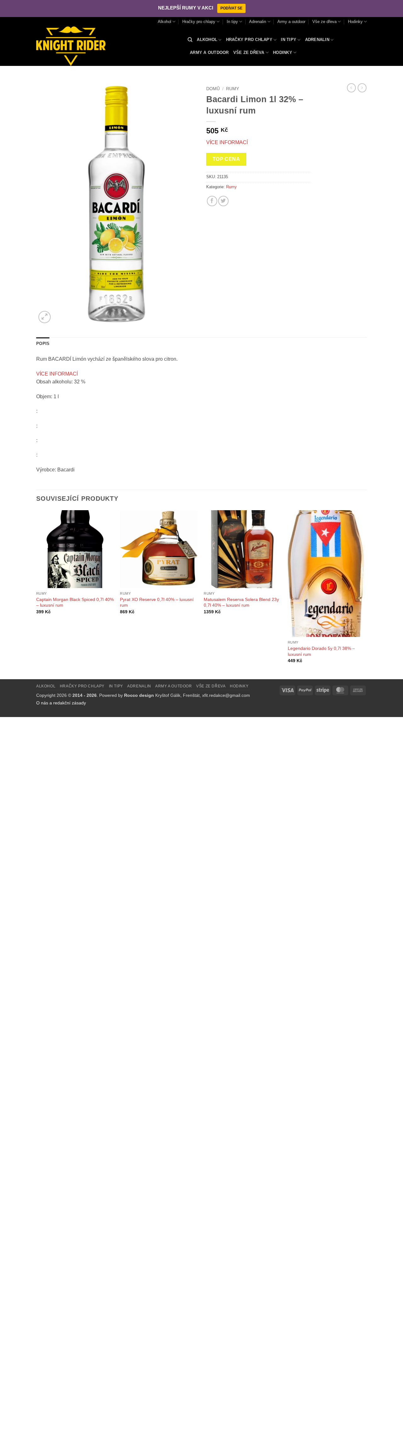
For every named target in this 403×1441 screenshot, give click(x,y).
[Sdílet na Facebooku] (212, 201)
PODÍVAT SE (231, 8)
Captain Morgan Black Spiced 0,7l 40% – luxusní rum (75, 602)
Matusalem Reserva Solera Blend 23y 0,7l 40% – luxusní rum (241, 602)
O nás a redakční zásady (61, 702)
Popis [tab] (42, 343)
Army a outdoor (291, 21)
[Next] (365, 594)
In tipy (232, 21)
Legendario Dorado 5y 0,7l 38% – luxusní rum (321, 651)
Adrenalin (257, 21)
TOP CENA (226, 159)
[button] (44, 317)
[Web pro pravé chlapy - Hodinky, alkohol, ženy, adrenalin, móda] (107, 46)
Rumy (232, 88)
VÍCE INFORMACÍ (227, 142)
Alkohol (164, 21)
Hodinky (355, 21)
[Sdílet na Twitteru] (223, 201)
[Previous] (36, 594)
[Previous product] (362, 87)
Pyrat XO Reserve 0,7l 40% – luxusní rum (157, 602)
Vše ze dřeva (324, 21)
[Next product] (351, 87)
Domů (213, 88)
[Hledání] (190, 40)
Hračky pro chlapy (198, 21)
